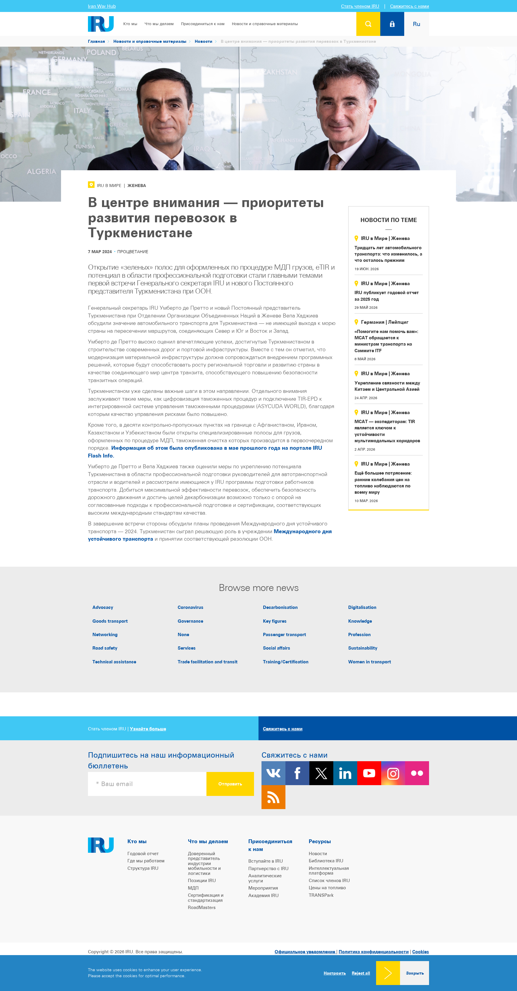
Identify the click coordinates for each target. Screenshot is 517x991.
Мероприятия (263, 887)
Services (187, 647)
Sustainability (362, 647)
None (183, 634)
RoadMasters (202, 907)
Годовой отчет (143, 853)
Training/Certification (285, 661)
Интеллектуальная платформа (329, 871)
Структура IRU (143, 868)
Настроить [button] (335, 972)
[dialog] (258, 973)
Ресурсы (320, 841)
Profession (359, 634)
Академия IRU (263, 895)
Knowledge (360, 621)
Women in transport (369, 661)
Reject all (361, 973)
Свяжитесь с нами (409, 6)
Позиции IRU (202, 880)
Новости (203, 41)
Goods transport (110, 621)
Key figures (275, 621)
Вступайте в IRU (265, 861)
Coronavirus (190, 607)
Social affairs (276, 647)
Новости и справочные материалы (265, 24)
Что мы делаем (159, 24)
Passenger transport (284, 634)
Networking (105, 634)
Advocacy (102, 607)
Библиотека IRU (326, 860)
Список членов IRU (329, 880)
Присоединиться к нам (203, 24)
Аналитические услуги (265, 878)
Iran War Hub (102, 6)
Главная (96, 41)
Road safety (104, 647)
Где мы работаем (146, 860)
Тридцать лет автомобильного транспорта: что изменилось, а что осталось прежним (388, 254)
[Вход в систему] (392, 24)
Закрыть (415, 972)
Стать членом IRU (360, 6)
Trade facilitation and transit (208, 661)
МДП (193, 887)
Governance (190, 621)
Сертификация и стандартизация (205, 898)
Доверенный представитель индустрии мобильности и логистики (204, 863)
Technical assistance (114, 661)
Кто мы (130, 24)
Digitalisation (362, 607)
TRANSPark (321, 895)
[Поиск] (368, 24)
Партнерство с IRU (268, 868)
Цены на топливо (327, 887)
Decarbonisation (280, 607)
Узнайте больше (148, 728)
